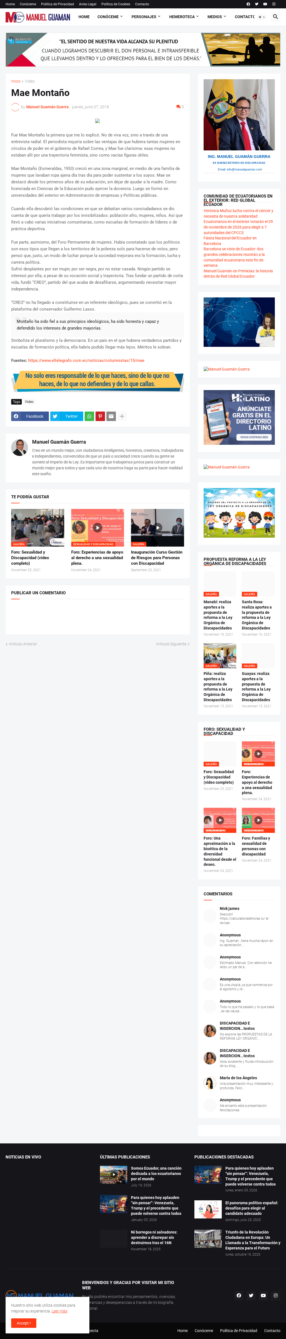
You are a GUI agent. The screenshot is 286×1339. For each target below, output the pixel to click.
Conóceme (28, 4)
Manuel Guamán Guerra (59, 442)
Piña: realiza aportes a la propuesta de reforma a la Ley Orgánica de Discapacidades (218, 686)
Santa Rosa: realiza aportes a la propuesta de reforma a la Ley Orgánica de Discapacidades (257, 615)
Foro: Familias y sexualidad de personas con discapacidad (256, 846)
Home (10, 4)
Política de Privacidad (57, 4)
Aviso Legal (87, 4)
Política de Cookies (115, 4)
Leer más (59, 1311)
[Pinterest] (100, 416)
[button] (262, 17)
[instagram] (273, 4)
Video (30, 81)
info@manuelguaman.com (244, 169)
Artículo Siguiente (171, 644)
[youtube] (265, 4)
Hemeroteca (182, 17)
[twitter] (256, 4)
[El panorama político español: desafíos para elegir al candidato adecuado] (208, 1209)
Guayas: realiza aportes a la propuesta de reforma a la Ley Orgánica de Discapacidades (256, 686)
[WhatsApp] (89, 416)
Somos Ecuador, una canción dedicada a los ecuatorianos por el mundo (156, 1173)
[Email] (111, 416)
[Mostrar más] (122, 416)
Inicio (15, 81)
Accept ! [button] (24, 1323)
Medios (215, 17)
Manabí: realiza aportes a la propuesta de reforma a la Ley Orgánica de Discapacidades (218, 615)
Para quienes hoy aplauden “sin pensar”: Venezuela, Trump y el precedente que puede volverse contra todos (156, 1205)
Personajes (144, 17)
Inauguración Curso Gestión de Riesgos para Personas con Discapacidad (156, 558)
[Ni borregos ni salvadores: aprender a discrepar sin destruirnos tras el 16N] (113, 1239)
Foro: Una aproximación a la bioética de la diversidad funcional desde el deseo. (220, 851)
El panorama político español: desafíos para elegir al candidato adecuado (251, 1208)
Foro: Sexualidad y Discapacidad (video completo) (30, 558)
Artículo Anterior (23, 644)
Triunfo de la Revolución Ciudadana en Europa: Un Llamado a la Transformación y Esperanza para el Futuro (252, 1240)
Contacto (142, 4)
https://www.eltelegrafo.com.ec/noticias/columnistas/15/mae (86, 360)
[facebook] (248, 4)
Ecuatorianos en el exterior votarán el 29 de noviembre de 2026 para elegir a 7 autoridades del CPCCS (238, 227)
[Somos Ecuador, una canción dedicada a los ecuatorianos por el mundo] (113, 1175)
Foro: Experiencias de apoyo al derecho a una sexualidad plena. (97, 558)
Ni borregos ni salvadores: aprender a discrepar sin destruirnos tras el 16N (154, 1237)
